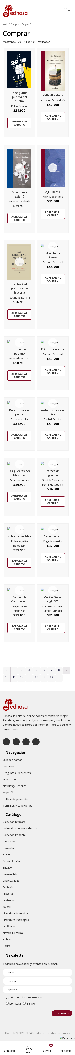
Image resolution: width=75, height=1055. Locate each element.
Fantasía (8, 887)
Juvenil (7, 906)
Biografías (9, 848)
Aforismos (9, 841)
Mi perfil (8, 792)
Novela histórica (13, 933)
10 (6, 677)
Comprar (15, 24)
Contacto (8, 766)
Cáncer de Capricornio (19, 599)
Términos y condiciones (17, 805)
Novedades (10, 779)
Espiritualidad (11, 880)
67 (36, 677)
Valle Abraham (53, 95)
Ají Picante (52, 192)
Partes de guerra (53, 473)
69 (51, 677)
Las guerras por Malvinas (19, 473)
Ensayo (7, 867)
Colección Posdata (14, 835)
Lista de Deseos (28, 1050)
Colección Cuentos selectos (20, 828)
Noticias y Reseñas (15, 786)
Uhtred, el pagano (19, 351)
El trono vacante (52, 349)
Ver (19, 69)
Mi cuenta (66, 1050)
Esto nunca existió (19, 194)
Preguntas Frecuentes (17, 773)
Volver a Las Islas (19, 536)
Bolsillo (7, 854)
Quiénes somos (12, 760)
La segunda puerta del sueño (19, 97)
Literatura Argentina (15, 913)
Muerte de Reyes (52, 255)
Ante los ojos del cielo (53, 412)
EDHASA (29, 1033)
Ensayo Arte (10, 874)
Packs (6, 946)
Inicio (5, 24)
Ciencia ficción (11, 861)
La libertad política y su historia (19, 288)
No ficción (9, 926)
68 (44, 677)
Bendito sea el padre (19, 412)
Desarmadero (52, 536)
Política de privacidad (16, 799)
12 (21, 677)
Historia (8, 893)
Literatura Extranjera (16, 920)
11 (14, 677)
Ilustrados (9, 900)
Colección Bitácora (14, 822)
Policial (7, 939)
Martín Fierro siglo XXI (53, 599)
